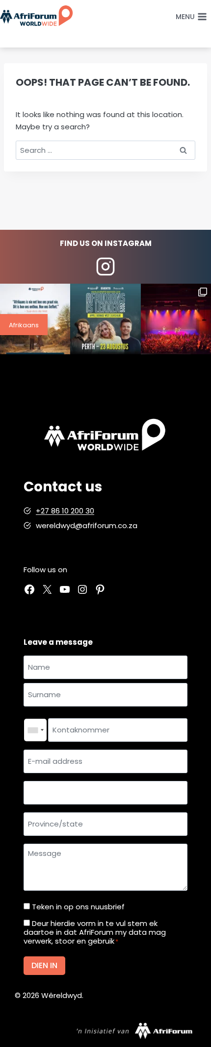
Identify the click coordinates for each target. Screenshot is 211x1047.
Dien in (44, 965)
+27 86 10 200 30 (65, 511)
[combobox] (35, 730)
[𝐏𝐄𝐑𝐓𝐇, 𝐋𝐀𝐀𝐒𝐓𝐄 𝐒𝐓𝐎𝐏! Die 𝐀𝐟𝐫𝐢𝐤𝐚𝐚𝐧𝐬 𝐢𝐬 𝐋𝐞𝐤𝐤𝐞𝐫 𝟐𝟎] (105, 319)
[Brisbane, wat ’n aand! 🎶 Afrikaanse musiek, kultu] (176, 319)
